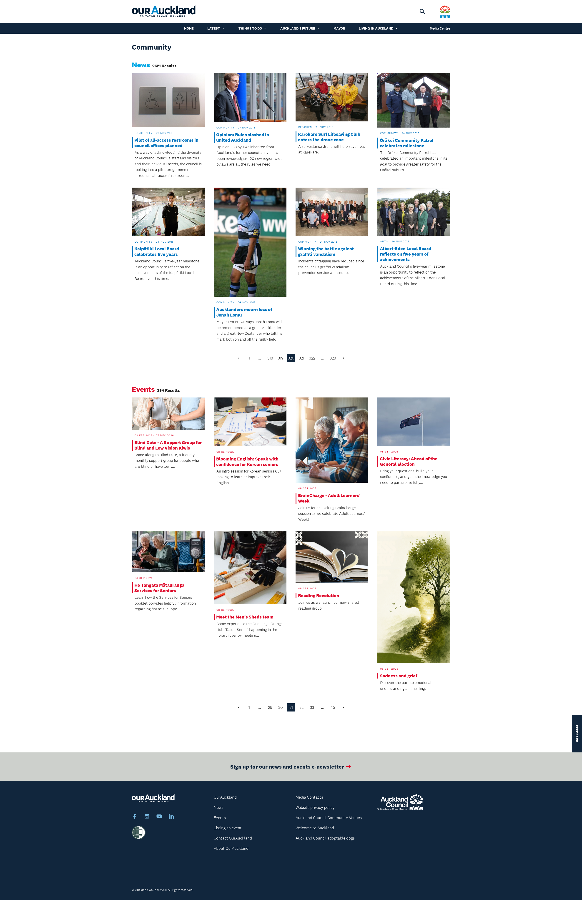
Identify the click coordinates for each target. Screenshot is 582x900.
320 (291, 358)
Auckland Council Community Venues (329, 817)
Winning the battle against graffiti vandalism (326, 251)
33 (312, 707)
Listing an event (228, 827)
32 (301, 707)
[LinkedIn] (171, 817)
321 (301, 358)
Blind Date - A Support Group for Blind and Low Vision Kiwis (168, 445)
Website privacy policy (315, 807)
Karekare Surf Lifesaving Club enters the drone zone (329, 136)
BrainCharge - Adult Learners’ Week (329, 498)
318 (270, 358)
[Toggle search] (422, 11)
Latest (213, 28)
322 (312, 358)
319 (280, 358)
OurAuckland (225, 797)
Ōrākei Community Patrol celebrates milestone (406, 143)
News (218, 807)
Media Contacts (309, 797)
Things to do (250, 28)
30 (280, 707)
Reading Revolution (318, 595)
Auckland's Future (297, 28)
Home (189, 28)
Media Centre (440, 28)
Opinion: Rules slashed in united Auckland (242, 137)
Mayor (339, 28)
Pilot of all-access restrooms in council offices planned (166, 142)
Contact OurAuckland (233, 838)
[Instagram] (147, 817)
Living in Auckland (376, 28)
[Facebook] (134, 817)
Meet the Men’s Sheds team (244, 617)
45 (333, 707)
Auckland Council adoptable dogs (325, 838)
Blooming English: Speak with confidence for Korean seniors (247, 461)
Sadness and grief (398, 676)
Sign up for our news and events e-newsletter (287, 766)
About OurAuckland (231, 848)
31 (291, 707)
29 (270, 707)
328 (333, 358)
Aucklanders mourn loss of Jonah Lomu (244, 312)
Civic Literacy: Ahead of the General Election (408, 461)
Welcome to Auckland (315, 827)
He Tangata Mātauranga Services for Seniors (159, 587)
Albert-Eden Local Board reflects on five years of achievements (405, 254)
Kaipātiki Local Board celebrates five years (156, 251)
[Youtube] (159, 817)
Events (220, 817)
